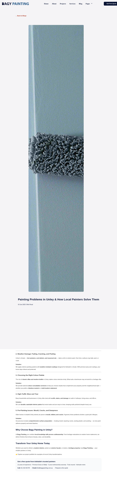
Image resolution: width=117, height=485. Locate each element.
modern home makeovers (89, 434)
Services (72, 4)
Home (46, 4)
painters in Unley (26, 450)
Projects (63, 4)
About (54, 4)
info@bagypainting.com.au (42, 468)
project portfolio (29, 454)
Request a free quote (61, 468)
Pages (88, 4)
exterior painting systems (29, 367)
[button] (89, 4)
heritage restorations (73, 434)
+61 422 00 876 (23, 468)
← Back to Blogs (21, 15)
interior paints (37, 404)
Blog (80, 4)
